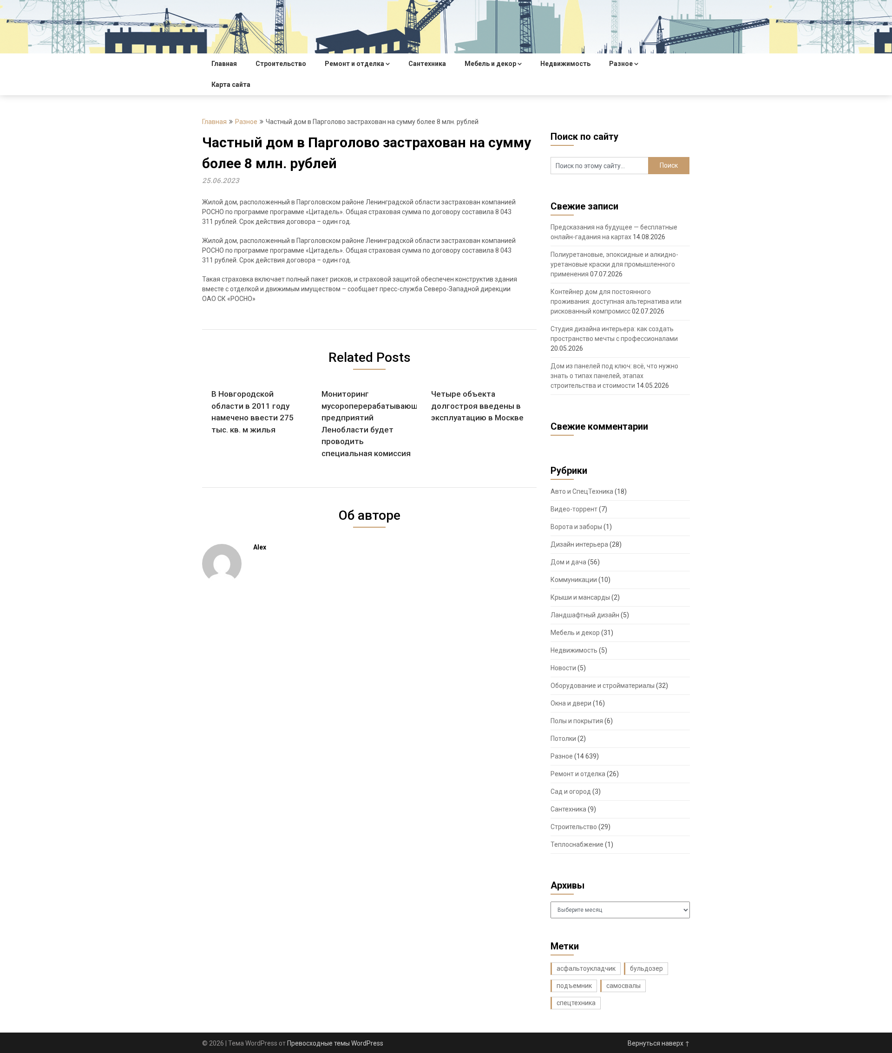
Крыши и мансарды (580, 597)
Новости (563, 668)
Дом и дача (568, 562)
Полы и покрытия (577, 721)
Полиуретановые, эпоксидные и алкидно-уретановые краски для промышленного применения (614, 264)
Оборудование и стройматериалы (603, 685)
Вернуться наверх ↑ (659, 1043)
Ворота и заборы (576, 526)
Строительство (281, 63)
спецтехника (576, 1003)
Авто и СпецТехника (582, 491)
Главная (224, 63)
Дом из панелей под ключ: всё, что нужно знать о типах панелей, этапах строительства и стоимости (614, 375)
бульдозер (646, 968)
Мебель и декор (490, 63)
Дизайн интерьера (579, 544)
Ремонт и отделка (354, 63)
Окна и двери (571, 703)
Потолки (563, 738)
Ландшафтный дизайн (585, 615)
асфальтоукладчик (586, 968)
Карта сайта (230, 84)
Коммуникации (574, 579)
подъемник (574, 985)
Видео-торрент (574, 509)
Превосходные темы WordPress (335, 1043)
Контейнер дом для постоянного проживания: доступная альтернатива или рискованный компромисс (616, 301)
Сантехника (427, 63)
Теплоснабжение (577, 844)
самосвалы (623, 985)
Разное (621, 63)
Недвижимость (565, 63)
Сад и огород (571, 791)
